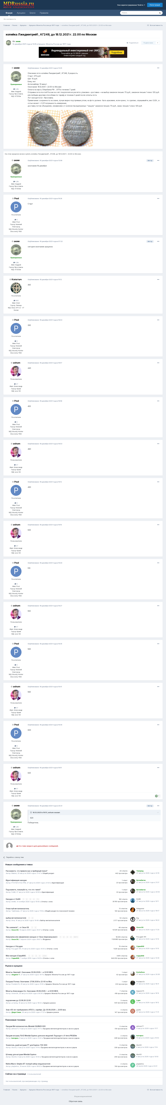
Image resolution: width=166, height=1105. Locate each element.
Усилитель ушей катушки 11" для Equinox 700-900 (26, 1045)
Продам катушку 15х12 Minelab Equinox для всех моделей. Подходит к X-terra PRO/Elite (41, 1036)
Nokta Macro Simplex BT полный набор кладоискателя (28, 1064)
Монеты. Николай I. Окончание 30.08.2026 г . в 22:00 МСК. (29, 972)
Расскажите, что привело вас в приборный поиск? (26, 871)
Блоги (32, 13)
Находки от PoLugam (14, 946)
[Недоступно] (44, 128)
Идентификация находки (16, 880)
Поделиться (133, 43)
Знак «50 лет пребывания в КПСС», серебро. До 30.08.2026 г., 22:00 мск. (36, 1010)
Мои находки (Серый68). (16, 956)
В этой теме (149, 13)
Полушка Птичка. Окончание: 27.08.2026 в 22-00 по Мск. (29, 982)
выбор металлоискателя (16, 918)
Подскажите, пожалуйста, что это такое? (23, 890)
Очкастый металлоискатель (17, 909)
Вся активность (10, 19)
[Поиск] (160, 13)
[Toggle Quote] (31, 812)
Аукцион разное (49, 1003)
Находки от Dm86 (13, 899)
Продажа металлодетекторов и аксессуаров (61, 1029)
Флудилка (47, 939)
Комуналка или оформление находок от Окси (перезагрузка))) (32, 937)
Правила (44, 13)
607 (75, 937)
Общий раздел (48, 873)
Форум (9, 13)
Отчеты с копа (46, 902)
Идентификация (58, 883)
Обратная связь (75, 1101)
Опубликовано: (45, 68)
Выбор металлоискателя (50, 920)
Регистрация (155, 5)
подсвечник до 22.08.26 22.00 (18, 1000)
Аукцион (21, 13)
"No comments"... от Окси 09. (18, 927)
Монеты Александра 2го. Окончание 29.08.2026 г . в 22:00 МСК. (32, 991)
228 (44, 956)
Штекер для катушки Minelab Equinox (21, 1054)
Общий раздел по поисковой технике (59, 911)
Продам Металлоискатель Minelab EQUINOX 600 (26, 1026)
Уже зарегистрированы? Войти (130, 5)
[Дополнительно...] (158, 68)
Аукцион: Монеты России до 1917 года (54, 44)
